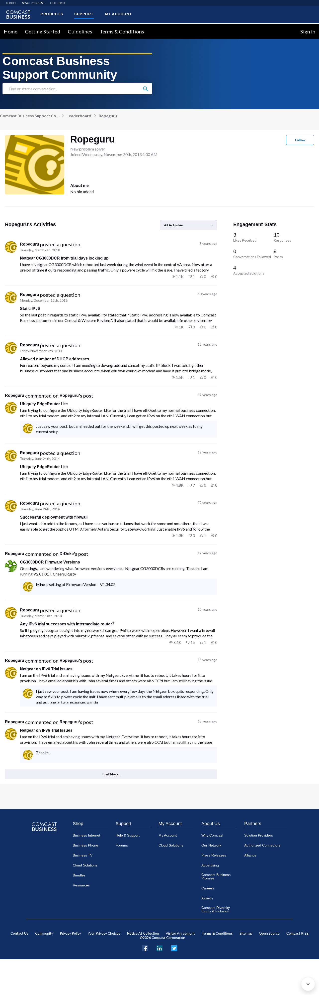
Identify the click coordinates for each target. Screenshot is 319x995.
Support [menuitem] (84, 14)
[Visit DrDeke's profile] (11, 566)
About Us (210, 823)
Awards (207, 898)
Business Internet (86, 835)
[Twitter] (174, 947)
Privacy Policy (70, 933)
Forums (122, 845)
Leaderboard (79, 115)
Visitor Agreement (180, 933)
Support (123, 823)
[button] (178, 276)
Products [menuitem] (52, 14)
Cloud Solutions (85, 865)
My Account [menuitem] (118, 14)
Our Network (211, 845)
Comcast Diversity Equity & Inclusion (215, 909)
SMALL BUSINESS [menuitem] (33, 2)
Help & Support (128, 835)
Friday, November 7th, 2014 (41, 351)
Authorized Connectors (262, 845)
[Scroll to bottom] (308, 984)
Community (44, 933)
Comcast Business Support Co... (29, 115)
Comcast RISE (297, 933)
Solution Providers (258, 835)
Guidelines (80, 31)
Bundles (79, 875)
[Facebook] (145, 947)
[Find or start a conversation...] (145, 88)
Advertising (210, 865)
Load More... (111, 774)
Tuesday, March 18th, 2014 (41, 616)
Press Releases (213, 855)
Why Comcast (212, 835)
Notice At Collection (143, 933)
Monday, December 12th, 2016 (44, 300)
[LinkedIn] (159, 947)
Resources (81, 885)
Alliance (250, 855)
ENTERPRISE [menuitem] (58, 2)
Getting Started (42, 31)
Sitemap (245, 933)
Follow (300, 140)
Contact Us (19, 933)
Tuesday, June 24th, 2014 (40, 458)
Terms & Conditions (122, 31)
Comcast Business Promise (216, 876)
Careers (207, 888)
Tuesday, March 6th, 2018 (40, 250)
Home (10, 31)
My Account (170, 823)
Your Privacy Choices (104, 933)
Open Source (269, 933)
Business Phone (85, 845)
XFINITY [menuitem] (11, 2)
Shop (78, 823)
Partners (252, 823)
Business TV (82, 855)
